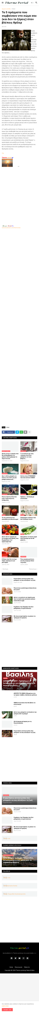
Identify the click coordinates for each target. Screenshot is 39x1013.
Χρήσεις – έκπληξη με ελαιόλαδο (27, 497)
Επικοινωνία (18, 967)
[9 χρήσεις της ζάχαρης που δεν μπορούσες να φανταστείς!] (7, 609)
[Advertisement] (15, 194)
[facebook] (11, 958)
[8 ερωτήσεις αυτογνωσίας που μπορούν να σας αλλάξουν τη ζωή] (7, 581)
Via (3, 153)
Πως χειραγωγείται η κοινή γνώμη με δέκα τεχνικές (27, 560)
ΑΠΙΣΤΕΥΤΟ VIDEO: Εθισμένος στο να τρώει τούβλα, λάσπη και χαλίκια (25, 694)
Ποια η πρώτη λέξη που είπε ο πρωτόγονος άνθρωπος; (9, 498)
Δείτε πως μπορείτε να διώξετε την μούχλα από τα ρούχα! (25, 712)
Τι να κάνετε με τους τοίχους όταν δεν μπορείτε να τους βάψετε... (27, 456)
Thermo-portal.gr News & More (25, 970)
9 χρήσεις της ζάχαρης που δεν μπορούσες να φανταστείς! (23, 607)
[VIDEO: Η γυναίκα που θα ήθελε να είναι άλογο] (7, 705)
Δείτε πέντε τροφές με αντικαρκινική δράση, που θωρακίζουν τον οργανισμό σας (10, 539)
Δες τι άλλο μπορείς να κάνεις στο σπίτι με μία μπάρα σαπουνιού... (9, 477)
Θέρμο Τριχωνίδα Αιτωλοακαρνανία (14, 894)
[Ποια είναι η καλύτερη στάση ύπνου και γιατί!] (7, 590)
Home (11, 967)
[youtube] (19, 958)
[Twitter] (17, 432)
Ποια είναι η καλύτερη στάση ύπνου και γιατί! (25, 588)
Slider (13, 9)
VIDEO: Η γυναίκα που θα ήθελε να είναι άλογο (24, 703)
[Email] (25, 432)
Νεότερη (5, 569)
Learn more (5, 1006)
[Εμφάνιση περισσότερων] (29, 432)
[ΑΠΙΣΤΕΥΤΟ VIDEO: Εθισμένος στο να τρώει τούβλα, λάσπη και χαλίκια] (7, 696)
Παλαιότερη (32, 569)
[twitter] (15, 958)
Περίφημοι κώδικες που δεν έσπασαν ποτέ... (28, 518)
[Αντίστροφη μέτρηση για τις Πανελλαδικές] (7, 724)
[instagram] (23, 958)
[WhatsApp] (21, 432)
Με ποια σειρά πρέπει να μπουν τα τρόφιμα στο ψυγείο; (24, 616)
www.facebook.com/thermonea (11, 227)
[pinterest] (27, 958)
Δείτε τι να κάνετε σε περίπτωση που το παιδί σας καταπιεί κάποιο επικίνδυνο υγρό (24, 599)
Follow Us (27, 967)
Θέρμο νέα (7, 838)
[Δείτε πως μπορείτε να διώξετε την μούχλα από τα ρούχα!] (7, 714)
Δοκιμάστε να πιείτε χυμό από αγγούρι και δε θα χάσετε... (28, 538)
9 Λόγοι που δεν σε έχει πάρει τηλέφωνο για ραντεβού (9, 560)
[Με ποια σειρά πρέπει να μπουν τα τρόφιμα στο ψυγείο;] (7, 618)
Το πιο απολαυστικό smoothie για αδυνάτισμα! (10, 518)
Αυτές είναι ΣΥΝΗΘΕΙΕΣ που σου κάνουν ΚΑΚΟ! (27, 476)
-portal (7, 157)
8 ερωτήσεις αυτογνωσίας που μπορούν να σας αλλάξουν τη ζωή (24, 579)
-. (8, 226)
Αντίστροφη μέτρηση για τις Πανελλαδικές (23, 722)
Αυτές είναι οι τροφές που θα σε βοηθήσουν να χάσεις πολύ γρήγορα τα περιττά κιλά (10, 456)
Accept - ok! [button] (7, 1009)
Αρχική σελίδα (6, 9)
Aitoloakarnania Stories (10, 885)
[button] (2, 2)
